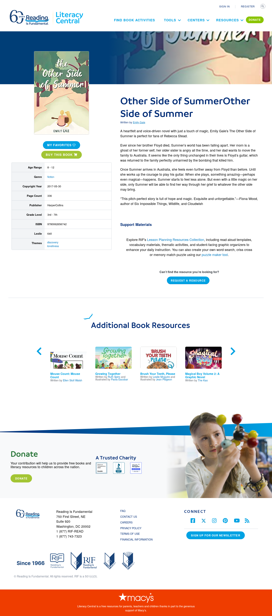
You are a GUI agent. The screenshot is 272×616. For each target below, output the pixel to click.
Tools (170, 20)
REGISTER (248, 6)
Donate (21, 478)
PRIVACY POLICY (130, 528)
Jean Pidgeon (164, 379)
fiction (50, 177)
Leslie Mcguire (161, 377)
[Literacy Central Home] (69, 11)
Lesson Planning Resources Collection (175, 239)
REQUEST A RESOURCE (188, 280)
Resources (227, 20)
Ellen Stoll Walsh (72, 380)
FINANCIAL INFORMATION (136, 539)
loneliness (53, 246)
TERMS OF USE (131, 533)
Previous (39, 351)
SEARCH (263, 6)
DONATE (255, 20)
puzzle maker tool (215, 254)
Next (233, 351)
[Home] (32, 11)
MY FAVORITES (60, 145)
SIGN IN (224, 6)
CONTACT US (129, 516)
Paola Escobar (119, 379)
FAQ (122, 511)
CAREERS (126, 522)
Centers (196, 20)
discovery (52, 242)
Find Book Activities (134, 20)
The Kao (203, 380)
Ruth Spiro (114, 377)
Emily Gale (139, 122)
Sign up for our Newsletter (215, 535)
